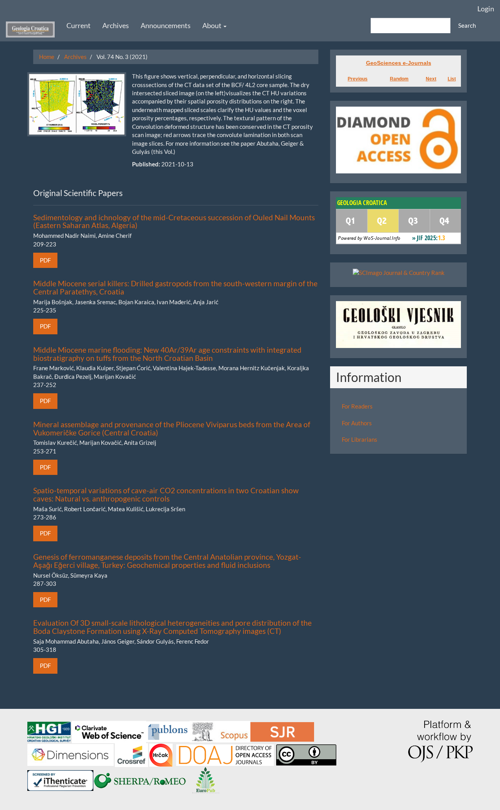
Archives (115, 25)
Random (399, 79)
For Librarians (359, 439)
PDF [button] (45, 260)
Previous (358, 79)
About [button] (212, 25)
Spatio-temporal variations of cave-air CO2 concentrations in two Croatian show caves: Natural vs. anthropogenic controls (166, 494)
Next (431, 79)
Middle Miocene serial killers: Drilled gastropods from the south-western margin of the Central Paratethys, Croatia (175, 287)
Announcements (166, 25)
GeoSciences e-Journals (398, 63)
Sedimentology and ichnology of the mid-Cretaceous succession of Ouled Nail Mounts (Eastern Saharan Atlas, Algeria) (174, 221)
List (452, 79)
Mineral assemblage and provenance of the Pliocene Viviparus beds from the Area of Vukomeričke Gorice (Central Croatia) (171, 428)
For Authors (357, 422)
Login (485, 8)
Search (467, 25)
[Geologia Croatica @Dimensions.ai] (71, 754)
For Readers (357, 406)
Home (46, 56)
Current (78, 25)
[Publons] (167, 731)
